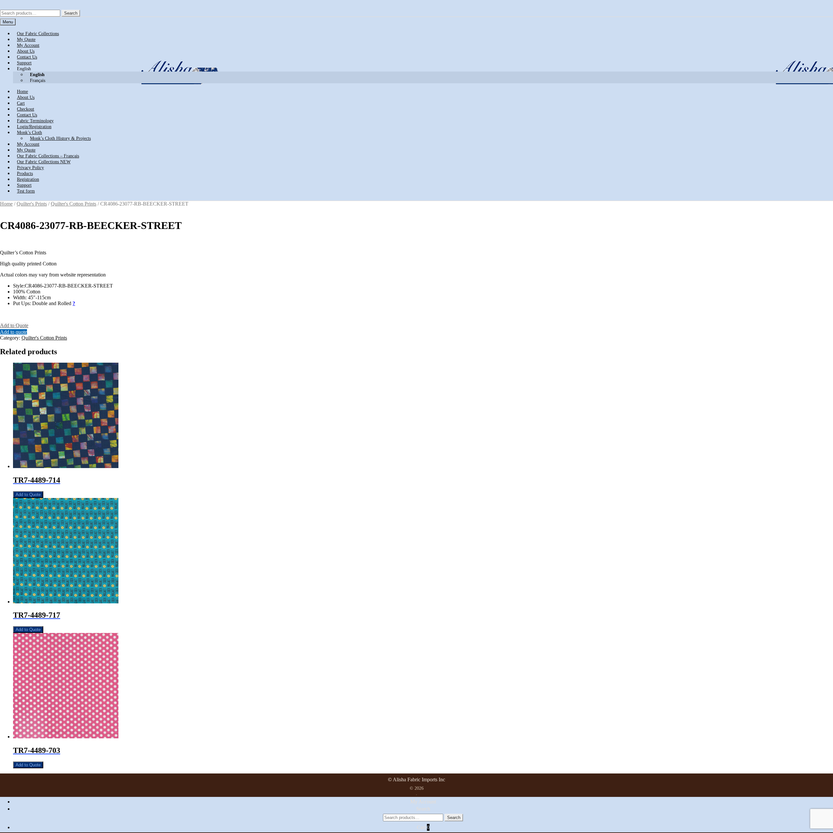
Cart (423, 827)
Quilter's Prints (32, 204)
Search (70, 13)
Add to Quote (14, 325)
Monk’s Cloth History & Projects (60, 138)
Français (37, 80)
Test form (26, 191)
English (24, 68)
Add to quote (13, 332)
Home (6, 204)
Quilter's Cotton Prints (73, 204)
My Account (423, 801)
